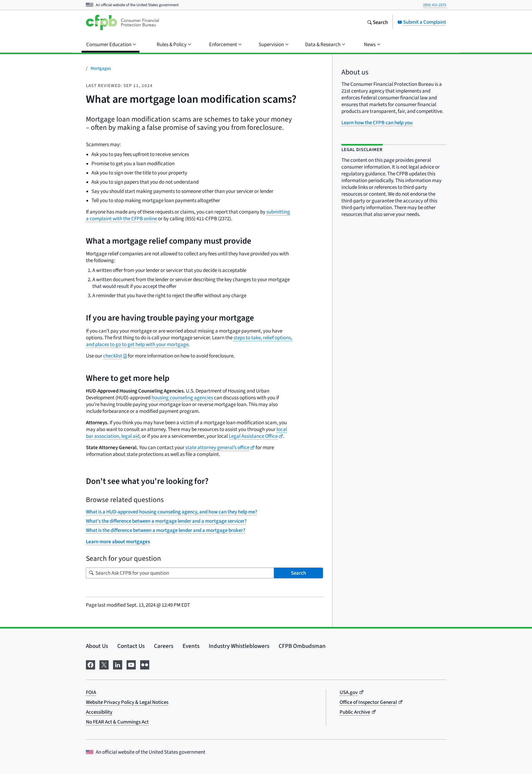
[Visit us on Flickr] (144, 663)
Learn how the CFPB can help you (377, 122)
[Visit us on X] (104, 663)
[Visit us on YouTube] (131, 663)
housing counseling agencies (182, 397)
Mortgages (101, 68)
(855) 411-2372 (434, 5)
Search (298, 573)
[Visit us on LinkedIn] (117, 663)
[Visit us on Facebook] (90, 663)
